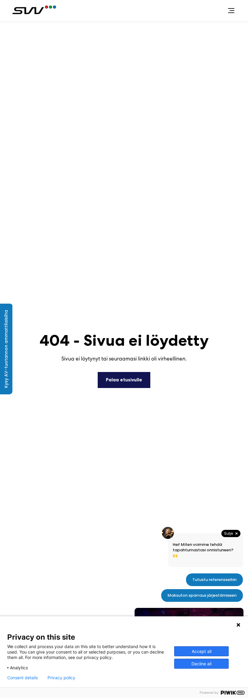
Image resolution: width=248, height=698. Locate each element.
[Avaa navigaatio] (231, 10)
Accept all (201, 651)
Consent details (22, 677)
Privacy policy (61, 677)
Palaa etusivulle (124, 380)
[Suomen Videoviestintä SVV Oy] (35, 10)
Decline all (201, 663)
